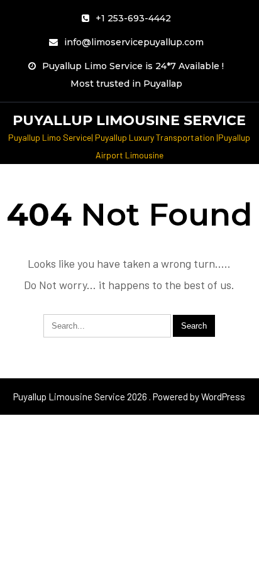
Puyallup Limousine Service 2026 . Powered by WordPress (129, 396)
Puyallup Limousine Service (129, 120)
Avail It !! (141, 30)
